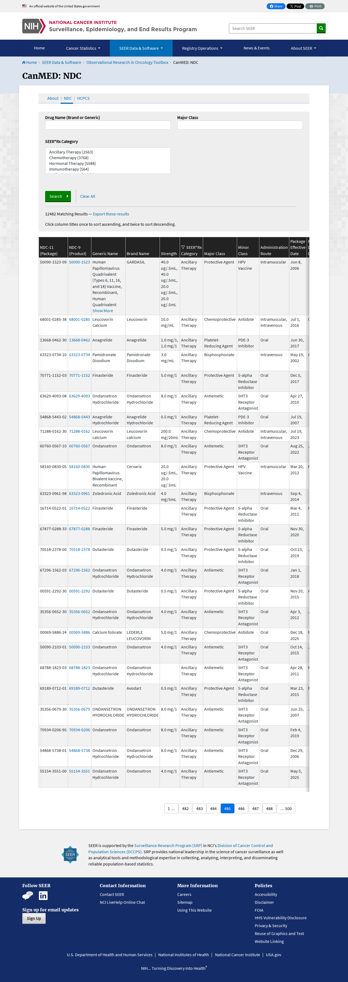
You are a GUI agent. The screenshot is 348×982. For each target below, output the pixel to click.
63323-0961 (79, 493)
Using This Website (194, 910)
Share (277, 6)
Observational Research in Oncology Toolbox (127, 62)
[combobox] (240, 125)
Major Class (187, 117)
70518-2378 (79, 549)
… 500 (286, 808)
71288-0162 (79, 431)
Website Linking (269, 941)
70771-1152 (79, 375)
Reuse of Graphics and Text (279, 933)
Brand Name (138, 253)
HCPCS (83, 98)
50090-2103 (79, 647)
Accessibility (266, 894)
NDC (68, 98)
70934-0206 (79, 729)
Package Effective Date (298, 247)
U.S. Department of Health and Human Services (110, 954)
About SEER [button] (302, 48)
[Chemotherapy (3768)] (108, 158)
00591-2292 (79, 591)
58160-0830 (79, 466)
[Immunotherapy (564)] (108, 169)
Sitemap (184, 902)
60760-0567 (79, 445)
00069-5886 (79, 632)
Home (39, 48)
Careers (184, 894)
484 (213, 808)
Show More (102, 310)
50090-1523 (79, 262)
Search (55, 196)
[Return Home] (109, 26)
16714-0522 (79, 508)
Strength (169, 253)
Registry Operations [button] (200, 48)
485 (227, 808)
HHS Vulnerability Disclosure (281, 917)
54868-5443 (79, 416)
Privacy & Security (271, 925)
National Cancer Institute (237, 954)
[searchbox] (180, 124)
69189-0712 (79, 688)
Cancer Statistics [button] (81, 48)
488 (269, 808)
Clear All (87, 196)
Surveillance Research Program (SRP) (168, 845)
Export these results (111, 214)
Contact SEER (112, 894)
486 (241, 808)
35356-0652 (79, 611)
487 (255, 808)
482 (185, 808)
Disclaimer (264, 902)
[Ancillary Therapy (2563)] (108, 152)
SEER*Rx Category (61, 141)
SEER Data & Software (61, 62)
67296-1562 (79, 570)
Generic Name (105, 253)
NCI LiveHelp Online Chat (122, 902)
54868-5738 (79, 750)
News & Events (257, 48)
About (52, 98)
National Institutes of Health (183, 954)
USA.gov (273, 954)
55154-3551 (79, 771)
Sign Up (34, 918)
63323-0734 (79, 354)
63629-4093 (79, 396)
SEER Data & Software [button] (139, 48)
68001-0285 (79, 319)
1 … (171, 808)
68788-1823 (79, 667)
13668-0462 (79, 340)
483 (199, 808)
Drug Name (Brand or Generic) (72, 117)
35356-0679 (79, 709)
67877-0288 (79, 528)
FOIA (259, 910)
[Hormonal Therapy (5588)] (108, 163)
